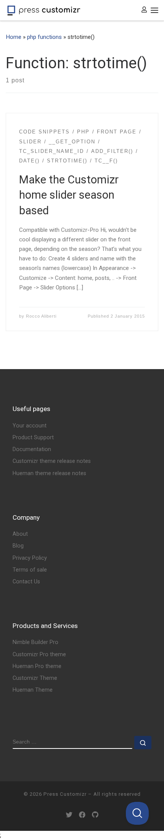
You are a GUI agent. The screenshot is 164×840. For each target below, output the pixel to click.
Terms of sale (30, 570)
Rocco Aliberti (41, 316)
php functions (44, 37)
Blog (18, 546)
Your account (30, 425)
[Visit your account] (144, 10)
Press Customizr (65, 794)
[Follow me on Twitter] (69, 815)
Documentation (32, 449)
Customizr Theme (35, 678)
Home (13, 37)
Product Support (33, 437)
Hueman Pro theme (37, 666)
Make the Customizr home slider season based (69, 195)
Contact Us (26, 581)
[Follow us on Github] (95, 815)
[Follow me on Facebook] (82, 815)
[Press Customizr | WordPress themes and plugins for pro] (44, 10)
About (20, 534)
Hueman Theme (33, 690)
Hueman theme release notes (49, 473)
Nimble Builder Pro (35, 642)
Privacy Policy (30, 558)
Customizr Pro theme (39, 654)
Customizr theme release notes (52, 461)
